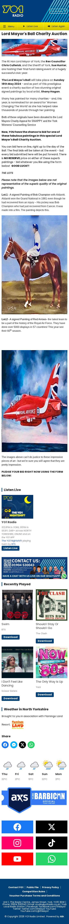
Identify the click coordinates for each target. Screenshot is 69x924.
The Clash (41, 633)
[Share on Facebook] (5, 744)
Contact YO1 (15, 887)
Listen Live (10, 548)
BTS (14, 544)
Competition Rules (33, 891)
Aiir (62, 916)
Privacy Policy (50, 887)
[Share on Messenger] (13, 744)
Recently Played (17, 584)
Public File (33, 887)
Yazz (38, 687)
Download (11, 637)
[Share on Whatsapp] (31, 744)
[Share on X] (22, 744)
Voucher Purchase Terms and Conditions (34, 895)
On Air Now (57, 11)
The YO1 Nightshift (12, 540)
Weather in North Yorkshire (26, 709)
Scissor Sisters (9, 691)
